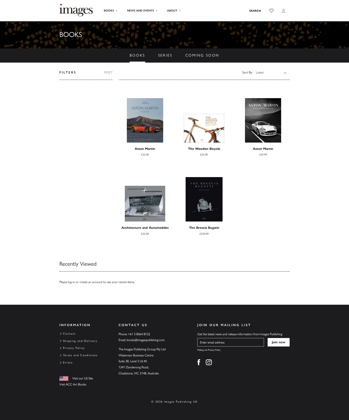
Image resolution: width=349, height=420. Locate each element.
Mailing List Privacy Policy (209, 350)
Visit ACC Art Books (72, 384)
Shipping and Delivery (80, 341)
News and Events (140, 10)
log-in (71, 282)
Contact (69, 333)
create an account (91, 282)
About (172, 10)
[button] (271, 11)
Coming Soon (202, 55)
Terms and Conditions (80, 355)
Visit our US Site (82, 378)
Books (109, 10)
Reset (108, 72)
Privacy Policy (74, 348)
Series (165, 55)
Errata (68, 362)
